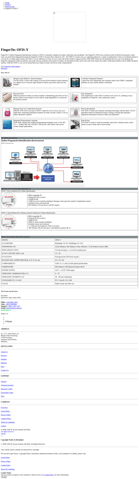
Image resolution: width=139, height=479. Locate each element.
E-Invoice (4, 407)
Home (7, 3)
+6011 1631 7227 (14, 306)
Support (3, 381)
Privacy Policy (6, 415)
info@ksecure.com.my (14, 308)
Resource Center (6, 389)
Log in (3, 433)
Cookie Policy (6, 465)
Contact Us (5, 370)
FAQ (2, 396)
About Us (4, 352)
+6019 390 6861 (11, 304)
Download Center (7, 393)
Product (8, 5)
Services (4, 355)
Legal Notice (5, 411)
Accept (4, 477)
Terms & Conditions (8, 422)
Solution (4, 359)
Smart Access (9, 6)
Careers (3, 426)
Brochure (4, 68)
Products (4, 363)
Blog (2, 367)
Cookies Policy (6, 419)
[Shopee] (8, 321)
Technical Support (7, 385)
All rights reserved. (7, 432)
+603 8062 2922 (12, 302)
